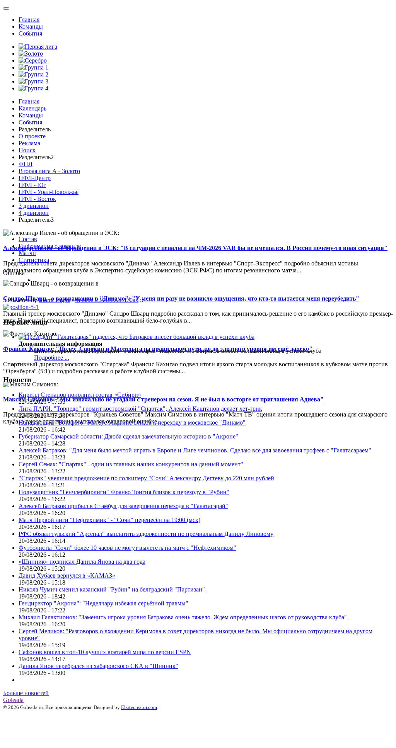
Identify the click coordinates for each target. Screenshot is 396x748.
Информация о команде (50, 246)
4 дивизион (34, 212)
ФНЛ (25, 164)
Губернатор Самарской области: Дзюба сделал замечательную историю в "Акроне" (128, 436)
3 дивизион (34, 205)
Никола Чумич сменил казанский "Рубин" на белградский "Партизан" (112, 589)
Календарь (32, 108)
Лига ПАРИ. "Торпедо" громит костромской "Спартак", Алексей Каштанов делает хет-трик (140, 408)
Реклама (29, 143)
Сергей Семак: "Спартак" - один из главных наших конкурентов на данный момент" (131, 464)
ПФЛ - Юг (32, 185)
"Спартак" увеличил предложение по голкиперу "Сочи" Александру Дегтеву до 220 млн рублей (146, 478)
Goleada (13, 700)
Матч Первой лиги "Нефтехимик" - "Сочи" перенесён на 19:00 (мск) (109, 520)
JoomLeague (54, 300)
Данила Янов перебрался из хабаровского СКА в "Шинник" (98, 666)
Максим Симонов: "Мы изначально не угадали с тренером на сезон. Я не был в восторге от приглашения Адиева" (163, 399)
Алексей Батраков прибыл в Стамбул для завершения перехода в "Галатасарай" (123, 506)
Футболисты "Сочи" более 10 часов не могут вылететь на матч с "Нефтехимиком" (127, 547)
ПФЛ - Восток (37, 199)
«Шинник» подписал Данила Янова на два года (82, 561)
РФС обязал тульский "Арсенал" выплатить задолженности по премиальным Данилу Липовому (146, 533)
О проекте (32, 136)
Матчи (27, 253)
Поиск (27, 150)
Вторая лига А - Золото (49, 171)
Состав (28, 239)
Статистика (34, 260)
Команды (31, 26)
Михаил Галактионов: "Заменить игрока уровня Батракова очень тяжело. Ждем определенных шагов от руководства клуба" (183, 617)
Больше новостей (26, 693)
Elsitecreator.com (139, 707)
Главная (29, 19)
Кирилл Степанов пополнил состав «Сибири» (80, 394)
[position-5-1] (21, 307)
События (30, 33)
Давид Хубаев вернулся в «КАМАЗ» (67, 575)
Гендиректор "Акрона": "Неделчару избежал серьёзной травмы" (103, 603)
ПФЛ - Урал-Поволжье (49, 192)
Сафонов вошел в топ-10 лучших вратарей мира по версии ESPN (105, 652)
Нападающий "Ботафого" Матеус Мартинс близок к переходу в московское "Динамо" (132, 422)
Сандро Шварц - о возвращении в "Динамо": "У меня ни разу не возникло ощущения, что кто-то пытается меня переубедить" (181, 298)
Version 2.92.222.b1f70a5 (106, 300)
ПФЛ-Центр (35, 178)
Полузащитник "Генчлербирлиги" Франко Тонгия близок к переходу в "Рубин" (124, 492)
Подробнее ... (51, 357)
